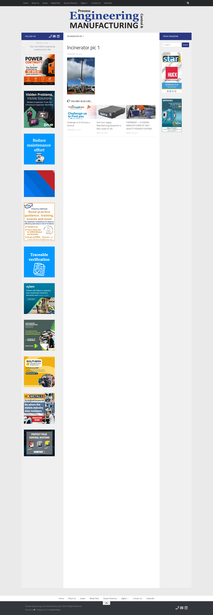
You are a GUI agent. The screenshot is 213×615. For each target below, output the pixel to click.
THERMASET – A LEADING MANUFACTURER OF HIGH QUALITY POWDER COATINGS (139, 125)
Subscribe (108, 3)
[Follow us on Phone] (50, 36)
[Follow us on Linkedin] (58, 36)
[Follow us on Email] (54, 36)
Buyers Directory (70, 3)
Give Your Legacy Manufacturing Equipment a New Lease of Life (109, 125)
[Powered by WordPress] (34, 610)
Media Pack (55, 3)
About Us (35, 3)
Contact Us (95, 3)
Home (25, 3)
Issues (45, 3)
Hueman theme (55, 610)
